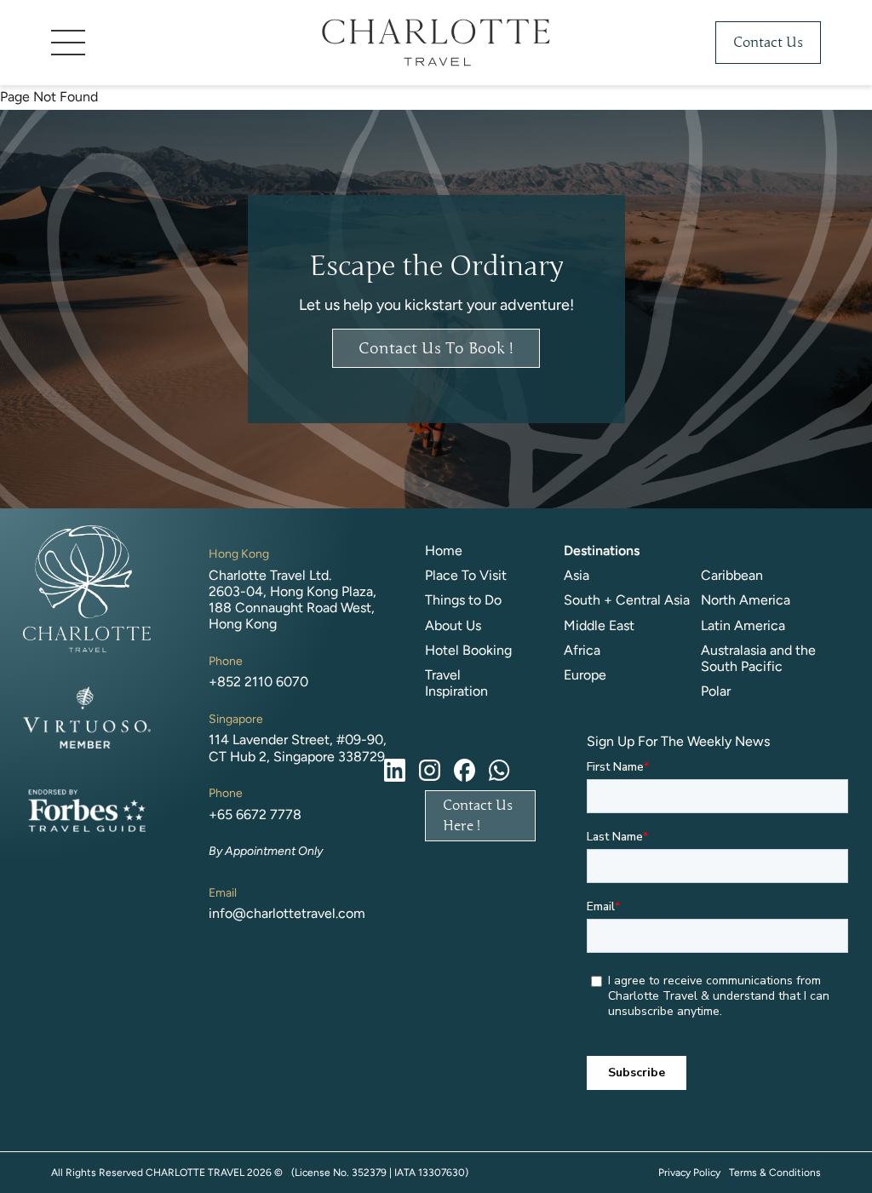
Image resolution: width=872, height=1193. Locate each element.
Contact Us (768, 42)
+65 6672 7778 (255, 814)
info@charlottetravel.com (287, 913)
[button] (179, 42)
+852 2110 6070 (258, 682)
